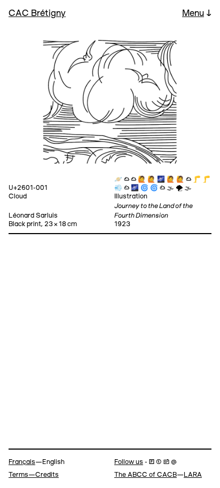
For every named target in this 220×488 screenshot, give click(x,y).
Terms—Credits (34, 475)
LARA (193, 475)
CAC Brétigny (37, 14)
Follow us (128, 462)
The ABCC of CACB (145, 475)
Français (22, 462)
